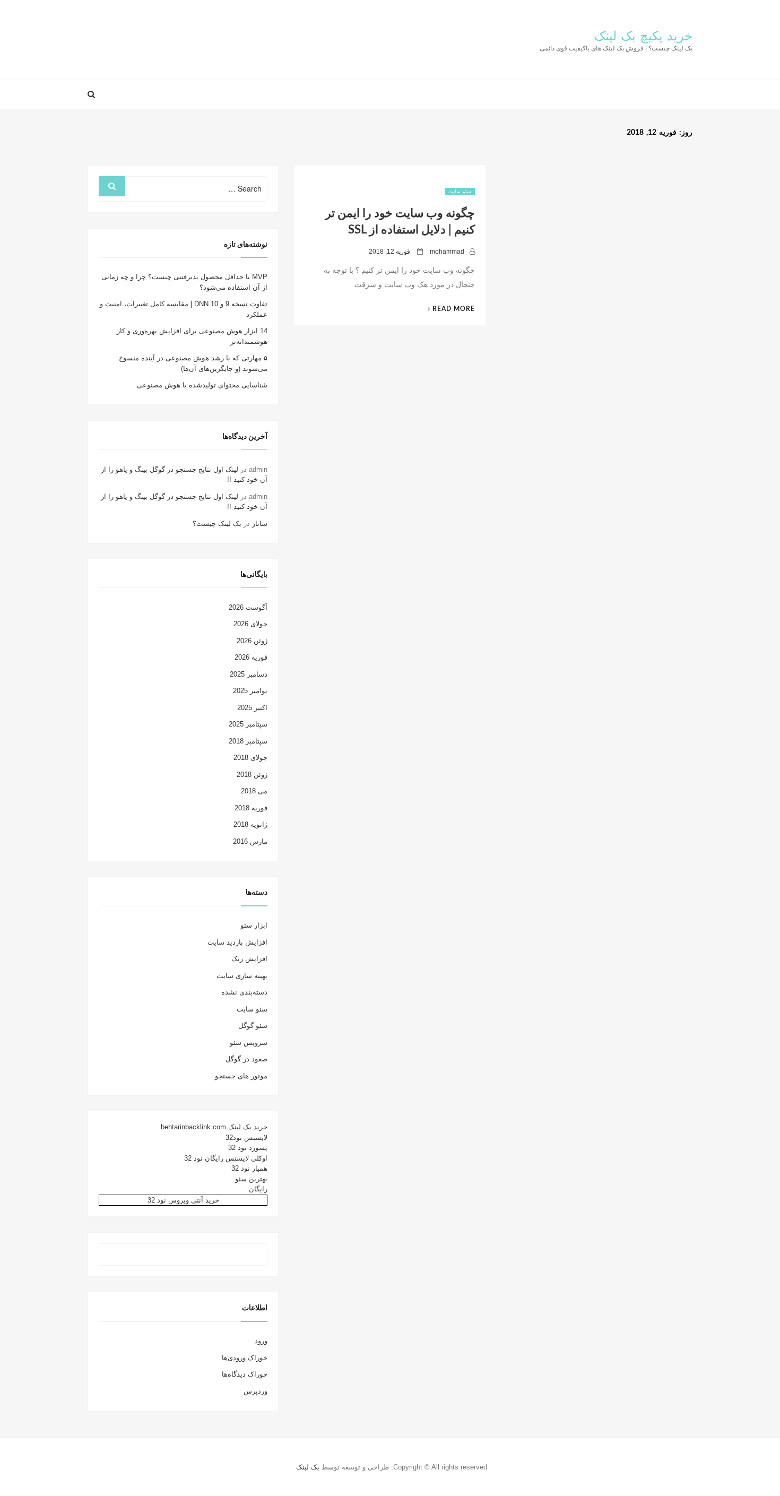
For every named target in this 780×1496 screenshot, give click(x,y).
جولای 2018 (250, 758)
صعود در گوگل (246, 1059)
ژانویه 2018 (250, 824)
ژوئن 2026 (252, 641)
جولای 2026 (250, 624)
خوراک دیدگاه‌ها (244, 1374)
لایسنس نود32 (246, 1138)
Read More (447, 309)
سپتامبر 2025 (248, 724)
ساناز (259, 524)
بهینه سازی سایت (241, 976)
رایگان (258, 1189)
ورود (261, 1341)
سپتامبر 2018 (248, 741)
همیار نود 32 (249, 1168)
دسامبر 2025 (248, 674)
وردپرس (255, 1391)
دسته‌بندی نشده (244, 992)
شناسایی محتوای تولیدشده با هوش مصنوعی (202, 385)
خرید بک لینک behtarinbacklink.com (214, 1127)
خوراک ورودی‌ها (244, 1358)
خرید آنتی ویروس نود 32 (183, 1200)
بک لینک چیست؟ (217, 524)
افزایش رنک (249, 959)
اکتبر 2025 (252, 708)
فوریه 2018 (251, 808)
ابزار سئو (253, 925)
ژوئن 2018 (252, 775)
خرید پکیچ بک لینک (643, 36)
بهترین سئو (251, 1179)
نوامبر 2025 (250, 691)
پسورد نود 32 (247, 1148)
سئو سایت (459, 191)
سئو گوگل (252, 1026)
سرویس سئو (248, 1043)
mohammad (447, 251)
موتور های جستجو (241, 1076)
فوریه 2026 (251, 657)
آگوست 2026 (248, 607)
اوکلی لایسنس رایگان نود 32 (225, 1158)
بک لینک (307, 1467)
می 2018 (254, 791)
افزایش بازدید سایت (237, 942)
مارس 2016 (250, 841)
